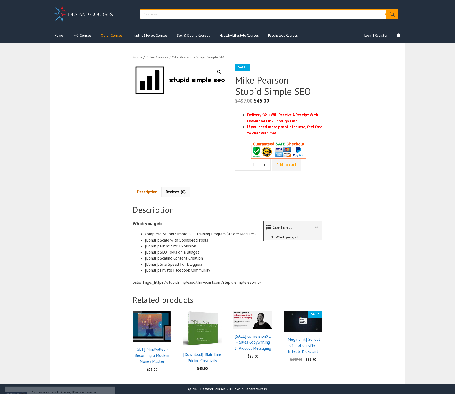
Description (147, 191)
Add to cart (286, 164)
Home (59, 35)
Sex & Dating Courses (193, 35)
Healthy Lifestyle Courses (239, 35)
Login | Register (375, 35)
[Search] (392, 14)
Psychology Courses (283, 35)
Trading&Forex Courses (150, 35)
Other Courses (112, 35)
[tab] (147, 192)
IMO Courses (82, 35)
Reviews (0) (176, 191)
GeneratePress (256, 389)
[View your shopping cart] (398, 35)
